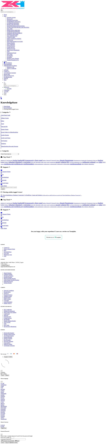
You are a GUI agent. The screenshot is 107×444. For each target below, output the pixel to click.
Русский (3, 413)
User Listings (7, 342)
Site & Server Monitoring (13, 50)
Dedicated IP (48, 160)
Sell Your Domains (8, 341)
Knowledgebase (8, 64)
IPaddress (6, 162)
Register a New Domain (13, 58)
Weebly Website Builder (10, 321)
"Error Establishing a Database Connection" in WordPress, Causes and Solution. (42, 195)
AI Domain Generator (9, 345)
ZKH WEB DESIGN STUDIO (15, 41)
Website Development (9, 311)
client (36, 160)
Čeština (2, 390)
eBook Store (7, 74)
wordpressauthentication (38, 164)
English (2, 395)
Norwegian (3, 407)
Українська (4, 419)
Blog (5, 250)
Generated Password (6, 439)
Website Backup (11, 45)
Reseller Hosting (8, 277)
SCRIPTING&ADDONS (13, 31)
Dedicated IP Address (55, 160)
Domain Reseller (8, 337)
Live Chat (6, 253)
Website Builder (11, 43)
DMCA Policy (7, 299)
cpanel (40, 160)
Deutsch (3, 400)
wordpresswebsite (75, 164)
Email (94, 160)
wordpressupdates (66, 164)
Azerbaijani (3, 384)
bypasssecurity (29, 160)
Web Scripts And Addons (10, 312)
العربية (2, 383)
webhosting (86, 162)
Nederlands (3, 393)
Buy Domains (7, 340)
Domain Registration (9, 333)
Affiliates (6, 70)
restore (45, 162)
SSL (67, 162)
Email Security (7, 316)
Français (3, 399)
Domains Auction (11, 17)
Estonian (3, 396)
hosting (2, 162)
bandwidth (21, 160)
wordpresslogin (60, 164)
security (58, 162)
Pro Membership (8, 77)
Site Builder (10, 55)
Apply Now (3, 428)
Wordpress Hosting (8, 275)
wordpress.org (18, 164)
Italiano (2, 405)
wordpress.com (9, 164)
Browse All (10, 19)
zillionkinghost (91, 164)
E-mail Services (11, 47)
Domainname (69, 160)
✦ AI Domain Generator (10, 72)
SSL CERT (10, 28)
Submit (7, 375)
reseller (42, 162)
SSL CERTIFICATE (12, 36)
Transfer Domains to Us (13, 60)
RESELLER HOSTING (13, 24)
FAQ (5, 256)
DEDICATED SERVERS (13, 30)
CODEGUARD (11, 37)
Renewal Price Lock (9, 75)
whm (100, 162)
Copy (17, 440)
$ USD (2, 426)
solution (63, 162)
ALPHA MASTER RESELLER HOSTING (18, 27)
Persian (2, 397)
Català (2, 386)
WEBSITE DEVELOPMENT (14, 33)
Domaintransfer (90, 160)
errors (96, 160)
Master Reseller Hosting (10, 278)
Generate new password (8, 440)
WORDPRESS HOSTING (14, 21)
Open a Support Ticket (9, 249)
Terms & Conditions (9, 290)
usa (81, 162)
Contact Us (6, 71)
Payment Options (8, 295)
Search (2, 189)
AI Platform (8, 62)
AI (5, 160)
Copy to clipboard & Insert (11, 442)
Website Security (11, 48)
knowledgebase (7, 252)
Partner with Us (8, 303)
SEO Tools (9, 54)
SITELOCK (10, 40)
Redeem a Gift (10, 67)
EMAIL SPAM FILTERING (14, 38)
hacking (100, 160)
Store (5, 16)
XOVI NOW (7, 322)
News (5, 61)
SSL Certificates (11, 44)
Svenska (3, 416)
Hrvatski (3, 389)
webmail (92, 162)
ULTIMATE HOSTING (13, 23)
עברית (2, 402)
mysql (32, 162)
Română (3, 412)
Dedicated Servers (8, 281)
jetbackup (12, 162)
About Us (6, 293)
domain (62, 160)
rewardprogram (52, 162)
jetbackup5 (18, 162)
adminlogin (3, 160)
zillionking (86, 164)
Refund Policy (7, 297)
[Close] (2, 382)
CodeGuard (7, 314)
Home (5, 14)
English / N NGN (8, 356)
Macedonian (4, 406)
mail (23, 162)
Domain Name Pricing (9, 334)
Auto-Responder (9, 160)
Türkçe (2, 417)
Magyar (2, 403)
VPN (8, 51)
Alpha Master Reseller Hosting (11, 280)
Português (3, 409)
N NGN (3, 425)
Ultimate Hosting (8, 274)
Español (3, 414)
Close (2, 375)
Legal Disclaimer (8, 302)
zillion (83, 164)
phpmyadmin (38, 162)
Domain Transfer (8, 338)
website (97, 162)
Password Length (5, 437)
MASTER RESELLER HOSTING (16, 26)
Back (3, 196)
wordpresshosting (53, 164)
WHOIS (6, 78)
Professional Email (11, 53)
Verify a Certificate (11, 68)
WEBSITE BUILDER (12, 34)
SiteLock (6, 315)
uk (80, 162)
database (44, 160)
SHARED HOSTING (12, 20)
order (34, 162)
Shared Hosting (7, 273)
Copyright (6, 300)
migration (27, 162)
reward (48, 162)
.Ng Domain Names (9, 335)
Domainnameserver (77, 160)
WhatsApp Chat (8, 254)
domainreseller (84, 160)
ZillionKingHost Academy (10, 65)
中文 (2, 387)
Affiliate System (8, 296)
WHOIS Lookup (8, 344)
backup (15, 160)
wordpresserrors (46, 164)
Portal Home (7, 106)
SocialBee (9, 57)
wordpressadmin (28, 164)
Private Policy (7, 292)
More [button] (5, 80)
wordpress (2, 164)
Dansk (2, 392)
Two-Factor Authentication (74, 162)
